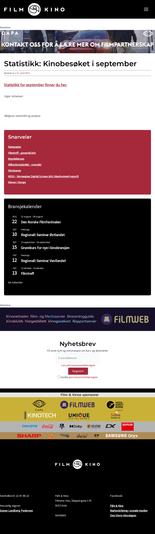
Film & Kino (117, 505)
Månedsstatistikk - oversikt (24, 164)
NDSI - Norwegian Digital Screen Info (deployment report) (43, 176)
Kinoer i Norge (17, 182)
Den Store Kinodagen (123, 515)
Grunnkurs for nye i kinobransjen (45, 247)
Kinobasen (14, 170)
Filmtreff (27, 273)
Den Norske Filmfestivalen (41, 222)
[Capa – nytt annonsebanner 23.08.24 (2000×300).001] (77, 41)
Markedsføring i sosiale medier (129, 510)
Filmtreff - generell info (22, 153)
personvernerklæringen (83, 377)
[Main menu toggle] (146, 9)
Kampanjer (14, 147)
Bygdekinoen (16, 159)
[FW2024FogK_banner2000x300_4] (77, 319)
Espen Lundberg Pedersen (16, 510)
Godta (79, 377)
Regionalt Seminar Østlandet (43, 234)
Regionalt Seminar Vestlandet (43, 260)
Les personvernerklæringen (78, 365)
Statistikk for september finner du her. (35, 84)
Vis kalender (15, 282)
